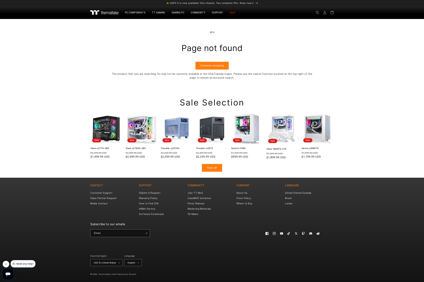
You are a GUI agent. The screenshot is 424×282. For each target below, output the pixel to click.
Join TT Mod (195, 192)
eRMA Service (147, 208)
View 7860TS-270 (276, 149)
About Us (241, 192)
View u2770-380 (99, 148)
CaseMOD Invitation (199, 198)
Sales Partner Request (103, 198)
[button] (136, 12)
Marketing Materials (199, 208)
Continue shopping (212, 65)
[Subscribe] (146, 233)
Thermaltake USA (107, 274)
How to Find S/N (149, 203)
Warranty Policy (148, 198)
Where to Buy (244, 203)
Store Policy (243, 198)
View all (212, 167)
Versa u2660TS (310, 148)
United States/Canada (298, 192)
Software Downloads (151, 214)
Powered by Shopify (126, 274)
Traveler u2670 (204, 148)
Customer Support (101, 192)
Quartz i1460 (238, 148)
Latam (289, 203)
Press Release (196, 203)
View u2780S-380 (136, 148)
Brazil (288, 198)
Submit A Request (149, 192)
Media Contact (99, 203)
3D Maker (193, 214)
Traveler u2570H (170, 148)
